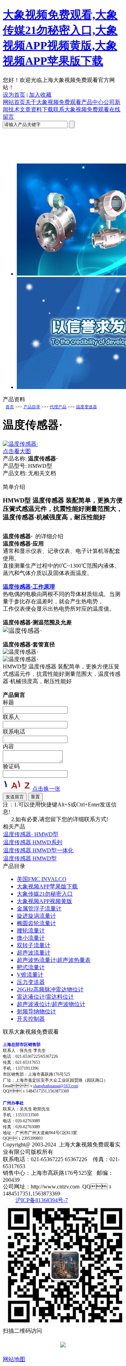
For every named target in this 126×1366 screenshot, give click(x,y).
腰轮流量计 (31, 931)
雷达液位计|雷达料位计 (45, 997)
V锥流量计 (30, 975)
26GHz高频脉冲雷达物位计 (50, 989)
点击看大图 (17, 451)
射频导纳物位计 (36, 1011)
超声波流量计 (33, 953)
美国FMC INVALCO (41, 879)
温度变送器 (86, 406)
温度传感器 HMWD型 (30, 858)
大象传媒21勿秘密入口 (45, 894)
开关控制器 (31, 1019)
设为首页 (14, 95)
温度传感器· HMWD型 (30, 834)
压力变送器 (31, 982)
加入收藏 (40, 95)
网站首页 (14, 102)
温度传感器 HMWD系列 (32, 842)
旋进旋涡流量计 (36, 916)
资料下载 (42, 109)
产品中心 (92, 102)
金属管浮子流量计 (39, 908)
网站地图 (14, 1359)
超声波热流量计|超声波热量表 (54, 960)
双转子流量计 (33, 945)
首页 (10, 406)
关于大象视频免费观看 (53, 102)
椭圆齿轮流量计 (36, 923)
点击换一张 (46, 789)
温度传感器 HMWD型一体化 (38, 850)
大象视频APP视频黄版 (44, 901)
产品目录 (31, 406)
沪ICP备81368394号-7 (41, 1200)
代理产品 (58, 406)
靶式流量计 (31, 967)
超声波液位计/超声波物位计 (51, 1004)
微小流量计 (31, 938)
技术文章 (19, 109)
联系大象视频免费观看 (81, 109)
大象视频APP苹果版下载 (47, 886)
